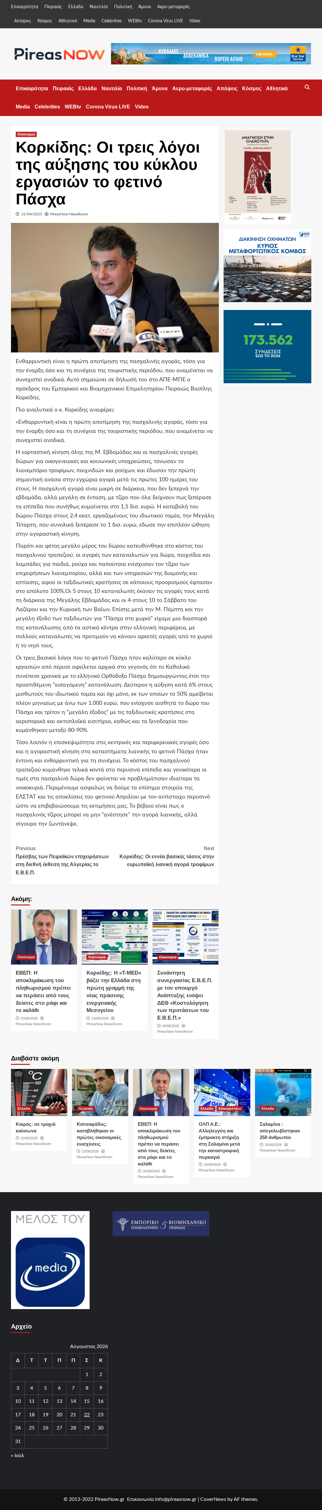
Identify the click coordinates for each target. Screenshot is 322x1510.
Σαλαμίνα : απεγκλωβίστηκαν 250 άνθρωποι (280, 1130)
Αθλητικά (67, 21)
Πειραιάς (53, 7)
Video (194, 21)
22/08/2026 (29, 1138)
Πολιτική (123, 7)
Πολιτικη (86, 1108)
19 (45, 1414)
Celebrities (112, 21)
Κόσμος (44, 21)
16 (100, 1401)
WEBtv (135, 21)
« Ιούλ (17, 1455)
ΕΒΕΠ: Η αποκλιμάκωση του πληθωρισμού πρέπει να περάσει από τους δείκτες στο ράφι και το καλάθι (159, 1143)
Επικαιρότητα (24, 7)
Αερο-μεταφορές (173, 7)
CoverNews (213, 1499)
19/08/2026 (212, 1164)
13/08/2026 (100, 1018)
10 (18, 1401)
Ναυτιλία (99, 7)
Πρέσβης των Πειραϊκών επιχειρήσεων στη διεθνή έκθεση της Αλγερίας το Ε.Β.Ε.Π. (62, 860)
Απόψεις (22, 21)
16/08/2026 (273, 1145)
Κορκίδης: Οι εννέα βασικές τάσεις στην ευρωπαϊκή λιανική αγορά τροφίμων (166, 856)
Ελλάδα (75, 7)
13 (59, 1401)
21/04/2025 (31, 214)
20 (59, 1414)
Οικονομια (26, 134)
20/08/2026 (29, 1018)
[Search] (307, 87)
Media (89, 21)
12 (45, 1401)
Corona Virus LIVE (165, 21)
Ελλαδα (24, 1108)
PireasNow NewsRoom (69, 214)
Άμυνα (144, 7)
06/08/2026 (170, 1026)
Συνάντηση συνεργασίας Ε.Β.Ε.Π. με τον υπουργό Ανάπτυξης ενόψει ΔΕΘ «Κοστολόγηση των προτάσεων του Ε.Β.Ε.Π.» (185, 995)
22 (87, 1414)
